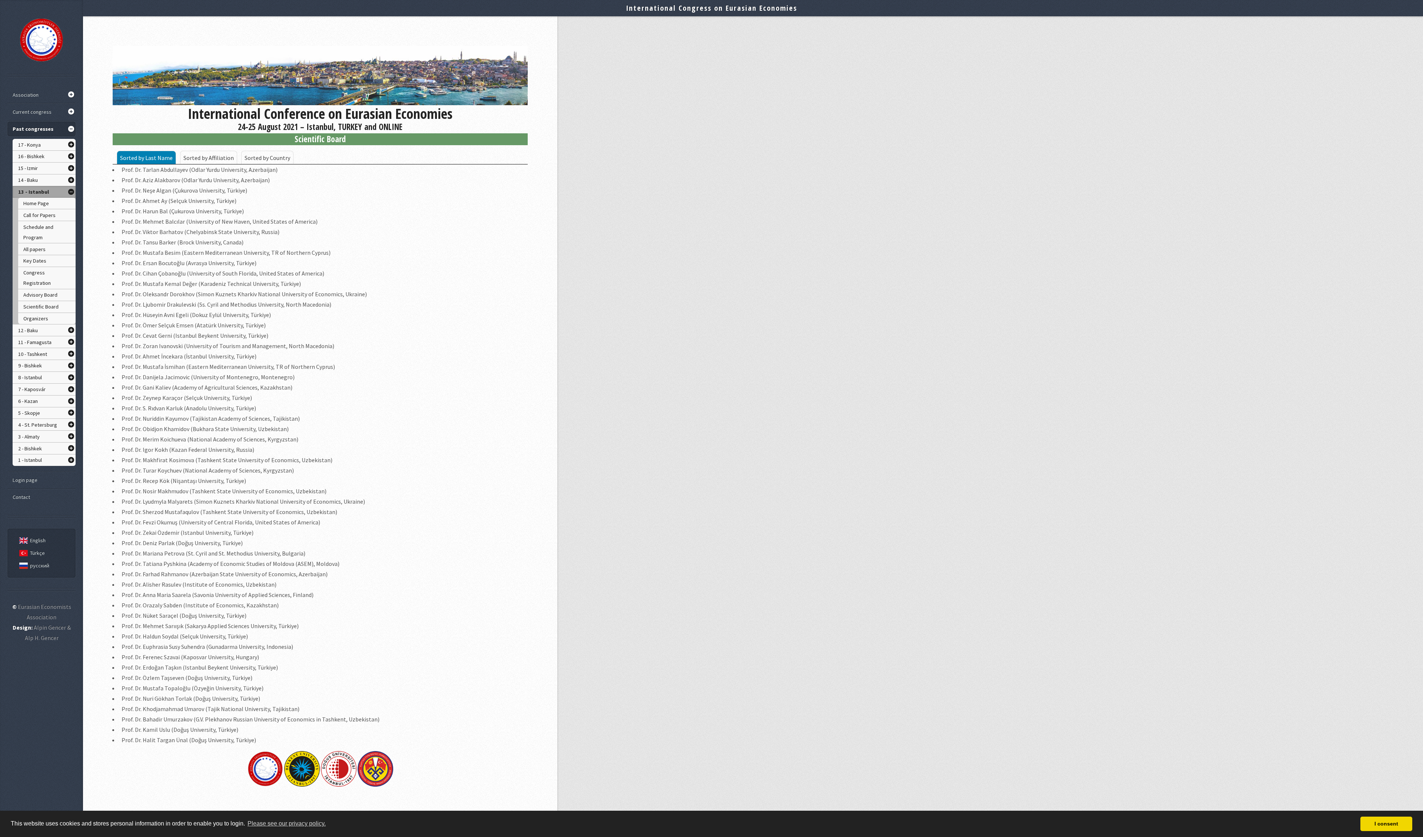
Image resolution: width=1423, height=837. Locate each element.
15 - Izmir (28, 168)
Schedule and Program (38, 232)
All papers (34, 249)
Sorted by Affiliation (208, 157)
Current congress (32, 112)
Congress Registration (37, 277)
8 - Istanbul (30, 377)
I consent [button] (1386, 824)
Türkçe (37, 553)
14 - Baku (28, 180)
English (38, 540)
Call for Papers (39, 215)
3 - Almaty (29, 436)
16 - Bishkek (31, 156)
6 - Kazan (28, 401)
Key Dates (34, 260)
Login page (25, 480)
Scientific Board (41, 306)
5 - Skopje (29, 413)
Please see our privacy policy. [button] (287, 823)
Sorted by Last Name (146, 157)
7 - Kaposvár (32, 389)
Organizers (35, 318)
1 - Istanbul (30, 460)
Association (26, 94)
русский (39, 565)
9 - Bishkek (30, 365)
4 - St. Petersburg (37, 424)
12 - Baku (28, 330)
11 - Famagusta (35, 342)
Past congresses (33, 129)
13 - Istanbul (33, 192)
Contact (21, 497)
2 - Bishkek (30, 448)
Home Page (36, 203)
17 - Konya (29, 144)
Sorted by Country (267, 157)
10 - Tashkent (32, 354)
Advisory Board (40, 294)
